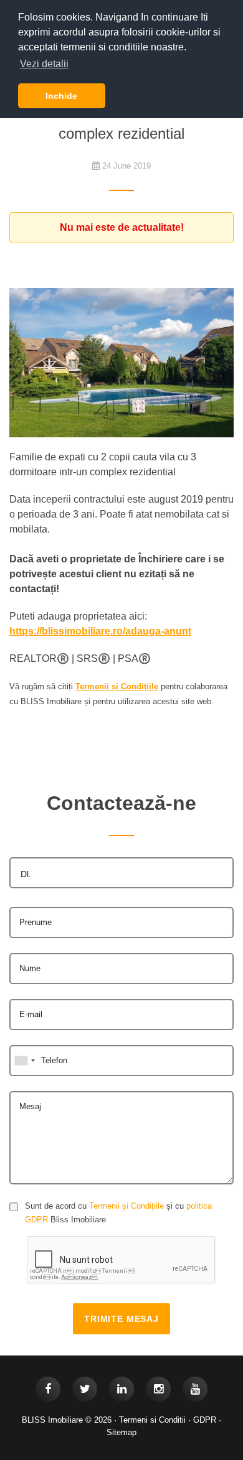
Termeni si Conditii (152, 1420)
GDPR (204, 1420)
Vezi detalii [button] (44, 63)
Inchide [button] (61, 96)
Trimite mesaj (121, 1319)
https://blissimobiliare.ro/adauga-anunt (100, 631)
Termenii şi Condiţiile (126, 1206)
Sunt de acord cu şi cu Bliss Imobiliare (118, 1212)
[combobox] (121, 872)
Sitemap (121, 1432)
